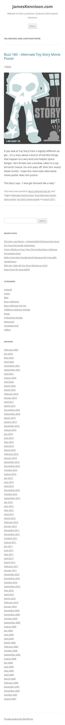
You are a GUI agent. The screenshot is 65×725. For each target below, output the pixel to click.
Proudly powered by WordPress (18, 718)
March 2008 (10, 678)
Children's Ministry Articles (17, 309)
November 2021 (12, 365)
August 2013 (10, 474)
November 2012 (12, 490)
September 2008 (12, 654)
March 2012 (10, 518)
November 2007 (12, 690)
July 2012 (8, 502)
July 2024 (8, 353)
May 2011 (9, 554)
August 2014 (10, 429)
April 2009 (9, 638)
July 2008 (8, 662)
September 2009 (12, 622)
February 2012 (11, 522)
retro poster (10, 199)
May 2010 (9, 590)
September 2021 (12, 369)
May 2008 (9, 670)
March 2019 (10, 389)
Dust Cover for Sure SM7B (17, 269)
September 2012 (12, 498)
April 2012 (9, 514)
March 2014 (10, 450)
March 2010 (10, 598)
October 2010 (10, 582)
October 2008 (10, 650)
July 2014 (8, 433)
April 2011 (9, 558)
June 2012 (9, 506)
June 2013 (9, 482)
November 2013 (12, 466)
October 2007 (10, 694)
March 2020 (10, 385)
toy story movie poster (28, 199)
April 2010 (9, 594)
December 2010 (11, 574)
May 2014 (9, 441)
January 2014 (10, 458)
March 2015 (10, 417)
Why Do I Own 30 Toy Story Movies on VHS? (26, 265)
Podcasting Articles (13, 317)
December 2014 (11, 425)
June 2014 (9, 437)
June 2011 (9, 550)
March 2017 (10, 405)
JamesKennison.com (32, 6)
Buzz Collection (11, 301)
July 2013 (8, 478)
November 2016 (12, 409)
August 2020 (10, 377)
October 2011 (10, 538)
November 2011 (12, 534)
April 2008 (9, 674)
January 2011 (10, 570)
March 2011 (10, 562)
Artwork (8, 289)
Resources (9, 321)
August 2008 (10, 658)
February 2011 (11, 566)
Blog (6, 297)
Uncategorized (11, 325)
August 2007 (10, 698)
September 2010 (12, 586)
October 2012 (10, 494)
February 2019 (11, 393)
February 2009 (11, 646)
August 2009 (10, 626)
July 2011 (8, 546)
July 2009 (8, 630)
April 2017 (9, 401)
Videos (7, 329)
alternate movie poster (22, 195)
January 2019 (10, 397)
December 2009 (11, 610)
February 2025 (11, 349)
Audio (7, 293)
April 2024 (9, 361)
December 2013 (11, 462)
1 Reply (7, 66)
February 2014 (11, 454)
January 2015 (10, 421)
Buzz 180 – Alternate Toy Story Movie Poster (32, 56)
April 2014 (9, 446)
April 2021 (9, 373)
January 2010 (10, 606)
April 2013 (9, 486)
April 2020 (9, 381)
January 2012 (10, 526)
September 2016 (12, 413)
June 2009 (9, 634)
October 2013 (10, 470)
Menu (32, 26)
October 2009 (10, 618)
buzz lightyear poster (45, 195)
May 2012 (9, 510)
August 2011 (10, 542)
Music (7, 313)
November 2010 (12, 578)
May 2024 (9, 357)
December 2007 (11, 686)
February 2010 (11, 602)
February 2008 (11, 682)
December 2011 (11, 530)
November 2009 (12, 614)
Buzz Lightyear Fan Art (39, 191)
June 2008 (9, 666)
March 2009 (10, 642)
